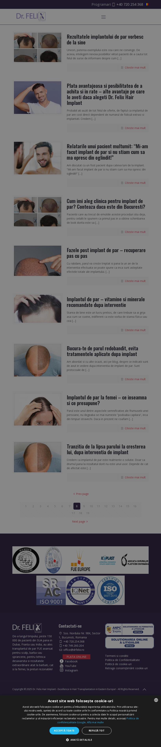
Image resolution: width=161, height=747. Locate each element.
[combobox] (156, 700)
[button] (80, 739)
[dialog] (80, 721)
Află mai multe (95, 722)
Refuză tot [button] (96, 730)
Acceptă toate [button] (64, 730)
